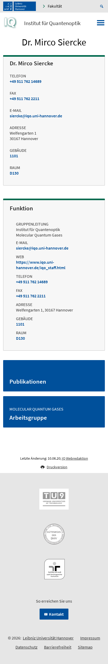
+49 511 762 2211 (24, 98)
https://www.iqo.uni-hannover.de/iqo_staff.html (40, 264)
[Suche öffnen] (102, 6)
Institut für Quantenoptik (52, 23)
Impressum (90, 637)
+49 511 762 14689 (25, 81)
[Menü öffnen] (100, 24)
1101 (14, 155)
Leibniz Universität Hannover (48, 637)
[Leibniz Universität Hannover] (19, 6)
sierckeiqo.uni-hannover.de (36, 115)
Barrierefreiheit (57, 647)
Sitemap (85, 647)
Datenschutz (26, 647)
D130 (14, 173)
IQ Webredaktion (75, 458)
